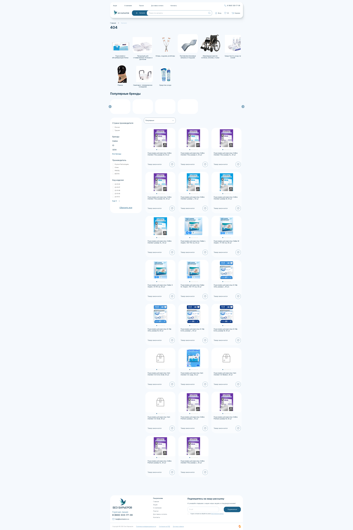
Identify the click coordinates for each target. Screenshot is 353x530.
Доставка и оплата (157, 5)
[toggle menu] (137, 13)
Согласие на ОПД (164, 526)
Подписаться (232, 509)
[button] (156, 149)
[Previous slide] (110, 106)
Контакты (174, 5)
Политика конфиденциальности (146, 526)
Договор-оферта (178, 526)
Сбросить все (126, 208)
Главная (113, 23)
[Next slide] (243, 106)
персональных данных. (217, 513)
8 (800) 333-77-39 (122, 515)
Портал (141, 5)
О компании (128, 5)
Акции (115, 5)
